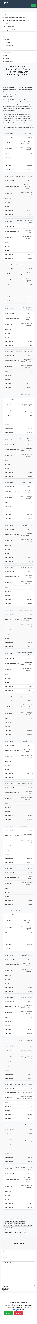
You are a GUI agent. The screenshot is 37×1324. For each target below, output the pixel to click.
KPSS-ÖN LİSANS (6, 42)
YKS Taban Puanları (7, 61)
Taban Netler (5, 58)
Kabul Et (8, 1313)
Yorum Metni (6, 1263)
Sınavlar (4, 55)
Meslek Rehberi (6, 52)
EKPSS (4, 36)
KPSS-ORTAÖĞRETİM (7, 45)
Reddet (18, 1313)
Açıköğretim (5, 23)
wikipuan (4, 2)
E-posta (5, 1257)
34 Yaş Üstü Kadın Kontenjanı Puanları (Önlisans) (15, 17)
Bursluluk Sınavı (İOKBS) (8, 26)
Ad (3, 1252)
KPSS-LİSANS (5, 39)
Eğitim (4, 33)
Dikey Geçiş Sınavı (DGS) (8, 30)
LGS (3, 49)
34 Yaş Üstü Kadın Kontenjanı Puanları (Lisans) (14, 14)
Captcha (5, 1287)
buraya (15, 1310)
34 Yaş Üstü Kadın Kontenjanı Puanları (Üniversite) (15, 20)
